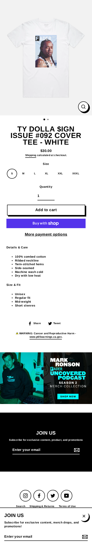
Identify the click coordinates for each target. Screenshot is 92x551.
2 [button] (48, 120)
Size (46, 164)
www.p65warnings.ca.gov (46, 336)
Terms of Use (67, 506)
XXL (60, 173)
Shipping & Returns (42, 506)
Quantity (46, 186)
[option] (46, 57)
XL (46, 173)
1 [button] (44, 120)
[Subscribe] (76, 450)
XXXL (75, 173)
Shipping (30, 155)
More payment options (46, 234)
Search (20, 506)
